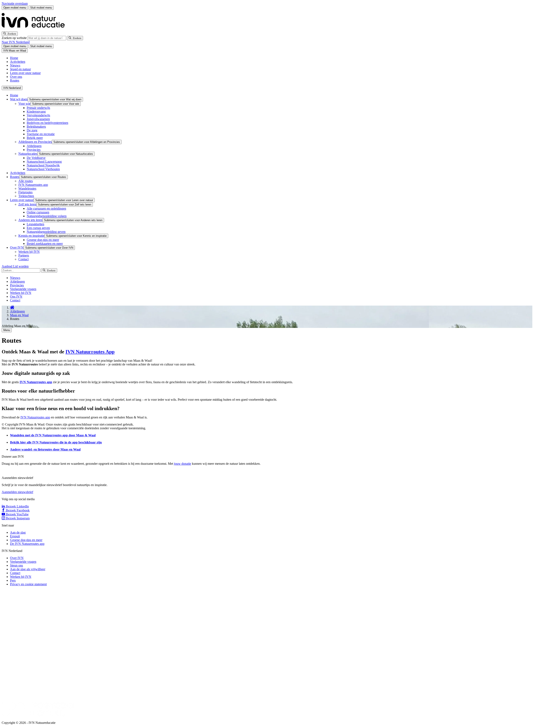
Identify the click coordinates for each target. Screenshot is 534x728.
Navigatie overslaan (15, 3)
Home (14, 58)
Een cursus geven (38, 228)
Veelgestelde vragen (23, 289)
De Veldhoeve (36, 158)
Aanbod (7, 266)
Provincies (33, 149)
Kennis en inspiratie (31, 235)
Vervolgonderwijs (38, 115)
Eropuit (15, 536)
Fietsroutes (25, 192)
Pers (13, 580)
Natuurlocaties (27, 153)
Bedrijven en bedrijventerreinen (47, 123)
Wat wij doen (19, 99)
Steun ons (16, 565)
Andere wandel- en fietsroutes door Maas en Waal (45, 449)
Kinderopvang (36, 111)
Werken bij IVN (29, 251)
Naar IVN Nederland (16, 42)
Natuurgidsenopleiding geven (46, 231)
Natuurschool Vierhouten (43, 169)
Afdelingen (34, 146)
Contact (23, 259)
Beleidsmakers (36, 126)
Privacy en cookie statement (28, 584)
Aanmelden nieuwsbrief (17, 492)
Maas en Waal (19, 315)
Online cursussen (38, 212)
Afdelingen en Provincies (35, 142)
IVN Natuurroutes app (33, 184)
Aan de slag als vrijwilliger (27, 569)
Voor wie (24, 103)
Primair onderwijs (38, 108)
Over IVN (17, 247)
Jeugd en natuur (20, 69)
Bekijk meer (35, 138)
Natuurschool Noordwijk (43, 165)
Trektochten (26, 196)
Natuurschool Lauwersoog (44, 161)
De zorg (32, 130)
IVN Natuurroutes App (90, 351)
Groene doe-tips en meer (43, 240)
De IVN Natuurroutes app (27, 543)
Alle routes (25, 181)
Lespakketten (35, 224)
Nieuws (15, 65)
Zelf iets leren (27, 204)
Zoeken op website (15, 38)
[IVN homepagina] (35, 29)
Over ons (16, 76)
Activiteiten (17, 61)
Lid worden (21, 266)
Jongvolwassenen (38, 119)
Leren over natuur (22, 200)
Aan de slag (18, 532)
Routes (14, 80)
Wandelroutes (27, 188)
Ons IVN (16, 296)
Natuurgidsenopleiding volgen (47, 216)
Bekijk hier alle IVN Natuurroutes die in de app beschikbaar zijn (56, 442)
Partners (23, 255)
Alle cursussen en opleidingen (46, 208)
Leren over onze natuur (25, 73)
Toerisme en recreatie (41, 134)
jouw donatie (182, 463)
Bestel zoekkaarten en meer (45, 243)
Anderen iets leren (30, 220)
